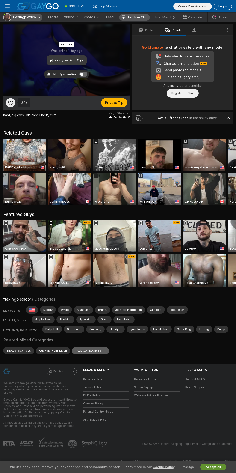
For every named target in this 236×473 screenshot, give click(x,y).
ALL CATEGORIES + (90, 350)
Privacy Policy (92, 379)
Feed (110, 17)
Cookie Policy (163, 467)
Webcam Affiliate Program (151, 395)
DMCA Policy (92, 395)
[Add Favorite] (10, 102)
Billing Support (195, 387)
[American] (32, 310)
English (58, 371)
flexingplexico (16, 299)
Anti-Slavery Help (94, 419)
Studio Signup (143, 387)
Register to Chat (182, 93)
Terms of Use (92, 387)
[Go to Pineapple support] (73, 444)
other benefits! (190, 85)
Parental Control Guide (98, 411)
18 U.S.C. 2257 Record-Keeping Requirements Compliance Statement (186, 444)
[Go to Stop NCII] (95, 444)
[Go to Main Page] (38, 6)
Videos (71, 17)
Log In (222, 6)
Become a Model (145, 379)
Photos (92, 17)
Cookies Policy (93, 403)
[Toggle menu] (7, 6)
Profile (53, 17)
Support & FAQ (195, 379)
